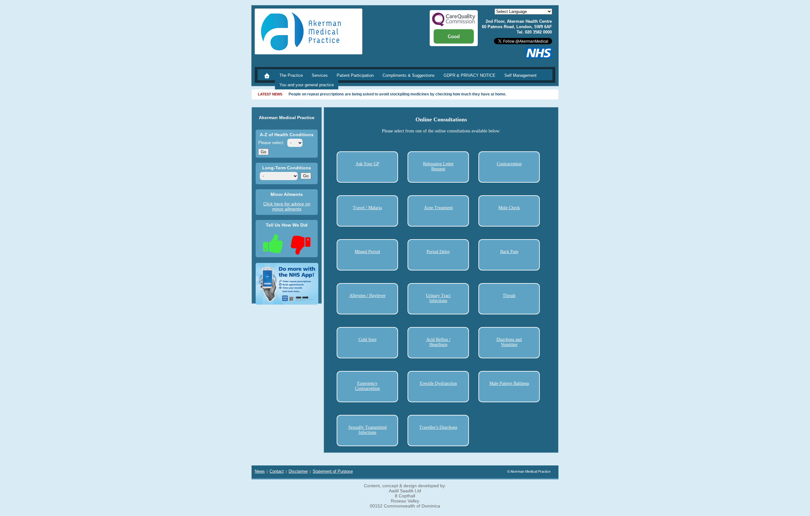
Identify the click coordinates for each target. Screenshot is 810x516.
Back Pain (509, 251)
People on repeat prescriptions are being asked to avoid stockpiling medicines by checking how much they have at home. (397, 94)
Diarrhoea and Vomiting (509, 342)
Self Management (520, 75)
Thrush (509, 295)
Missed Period (367, 251)
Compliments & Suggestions (409, 75)
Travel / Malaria (367, 207)
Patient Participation (355, 75)
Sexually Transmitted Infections (367, 430)
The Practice (291, 75)
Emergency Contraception (367, 386)
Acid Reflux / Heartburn (438, 342)
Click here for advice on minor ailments (286, 206)
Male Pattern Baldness (509, 383)
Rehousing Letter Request (438, 166)
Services (320, 75)
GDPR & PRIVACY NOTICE (469, 75)
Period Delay (438, 251)
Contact (277, 471)
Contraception (509, 163)
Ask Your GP (367, 163)
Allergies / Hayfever (367, 295)
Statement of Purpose (333, 471)
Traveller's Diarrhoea (438, 427)
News (260, 471)
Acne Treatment (438, 207)
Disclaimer (298, 471)
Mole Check (509, 207)
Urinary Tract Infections (438, 298)
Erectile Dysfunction (438, 383)
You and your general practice (306, 84)
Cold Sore (367, 339)
